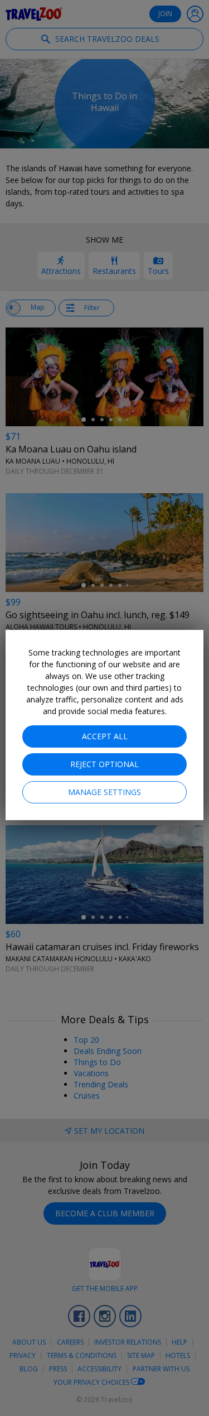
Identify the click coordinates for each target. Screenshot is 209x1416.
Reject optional (104, 764)
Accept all (105, 736)
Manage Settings (104, 792)
